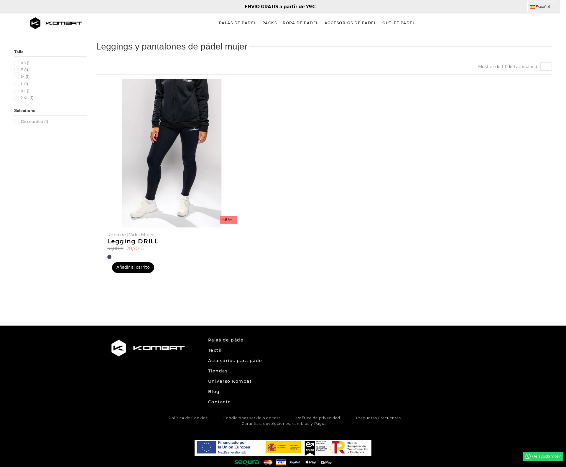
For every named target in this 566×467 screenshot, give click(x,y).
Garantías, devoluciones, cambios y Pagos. (285, 423)
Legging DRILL (133, 241)
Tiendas (218, 371)
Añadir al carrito (133, 267)
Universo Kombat (230, 381)
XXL (27, 97)
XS (26, 62)
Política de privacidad (318, 418)
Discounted (34, 121)
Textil (215, 350)
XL (26, 90)
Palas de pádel (226, 340)
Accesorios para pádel (236, 360)
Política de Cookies (188, 418)
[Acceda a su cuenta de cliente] (541, 23)
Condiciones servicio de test (251, 418)
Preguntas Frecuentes (378, 418)
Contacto (219, 402)
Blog (214, 391)
